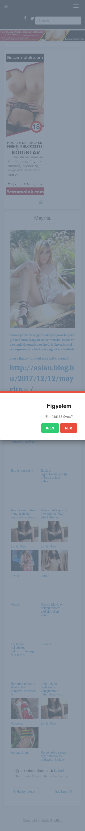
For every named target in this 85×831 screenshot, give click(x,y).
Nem (68, 428)
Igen (50, 428)
